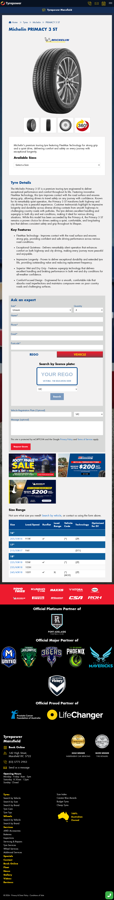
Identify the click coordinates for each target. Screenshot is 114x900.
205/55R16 (16, 538)
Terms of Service (85, 439)
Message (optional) (20, 419)
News (6, 871)
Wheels (7, 816)
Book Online (10, 863)
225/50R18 (16, 562)
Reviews (8, 882)
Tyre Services (9, 845)
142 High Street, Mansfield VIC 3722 (20, 755)
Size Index (62, 794)
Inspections (8, 838)
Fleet (6, 867)
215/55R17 (16, 550)
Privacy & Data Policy (19, 895)
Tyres (6, 794)
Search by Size (10, 801)
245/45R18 (16, 572)
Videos (7, 878)
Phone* (14, 324)
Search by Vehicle (12, 798)
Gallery (7, 874)
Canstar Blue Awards (66, 798)
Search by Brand (11, 805)
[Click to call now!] (89, 3)
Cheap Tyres (62, 805)
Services (8, 827)
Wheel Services (10, 848)
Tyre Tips (7, 812)
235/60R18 (16, 567)
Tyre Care (8, 808)
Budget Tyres (63, 801)
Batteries (7, 834)
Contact (7, 859)
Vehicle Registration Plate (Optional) (28, 410)
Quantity (78, 306)
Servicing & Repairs (12, 841)
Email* (14, 334)
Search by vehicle (51, 515)
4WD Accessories (11, 830)
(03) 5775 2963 (18, 762)
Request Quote (21, 446)
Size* (13, 306)
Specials (8, 856)
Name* (14, 315)
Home (14, 22)
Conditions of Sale (37, 895)
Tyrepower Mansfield (59, 9)
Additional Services (12, 852)
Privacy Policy (66, 439)
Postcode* (16, 343)
